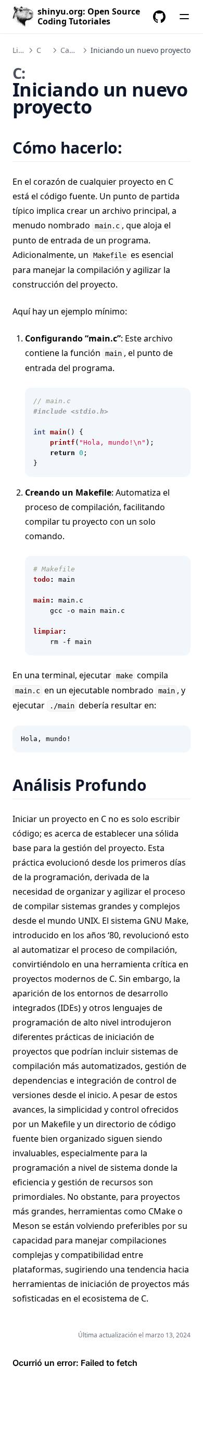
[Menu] (184, 16)
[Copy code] (177, 401)
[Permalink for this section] (135, 147)
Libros (23, 50)
